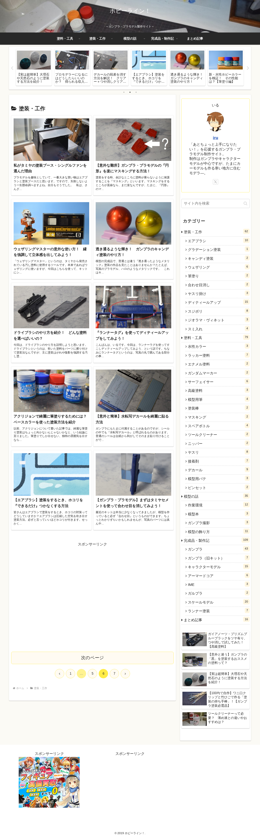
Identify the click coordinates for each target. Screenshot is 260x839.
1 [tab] (124, 92)
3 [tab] (136, 92)
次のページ (92, 657)
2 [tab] (130, 92)
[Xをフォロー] (215, 181)
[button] (245, 203)
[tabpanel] (34, 67)
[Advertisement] (92, 596)
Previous (12, 68)
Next (248, 68)
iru (215, 137)
